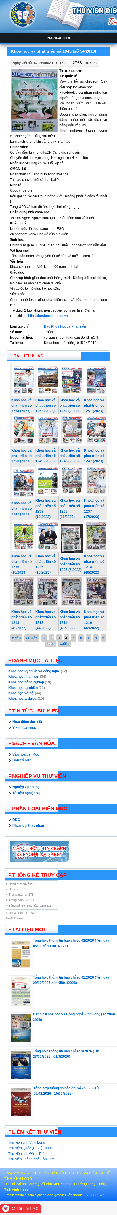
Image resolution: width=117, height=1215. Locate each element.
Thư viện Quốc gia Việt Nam (30, 1148)
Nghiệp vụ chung (25, 787)
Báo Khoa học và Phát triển (65, 326)
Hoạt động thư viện (27, 722)
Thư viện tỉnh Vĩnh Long (26, 1143)
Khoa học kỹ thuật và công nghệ (34, 671)
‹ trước (32, 638)
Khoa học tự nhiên (23, 688)
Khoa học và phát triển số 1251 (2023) (94, 405)
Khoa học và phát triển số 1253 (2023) (45, 405)
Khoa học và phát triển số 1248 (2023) (70, 455)
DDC (16, 820)
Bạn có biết (21, 760)
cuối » (65, 644)
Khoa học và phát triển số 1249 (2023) (45, 455)
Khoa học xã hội (21, 693)
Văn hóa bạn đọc (25, 754)
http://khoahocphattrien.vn (48, 316)
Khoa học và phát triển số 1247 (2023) (94, 455)
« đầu (16, 638)
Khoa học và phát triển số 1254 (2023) (21, 405)
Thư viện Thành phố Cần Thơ (31, 1159)
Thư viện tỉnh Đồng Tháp (27, 1154)
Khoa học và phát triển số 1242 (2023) (21, 508)
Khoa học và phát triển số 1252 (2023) (70, 405)
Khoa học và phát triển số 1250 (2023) (21, 455)
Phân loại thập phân (28, 826)
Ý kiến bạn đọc (24, 728)
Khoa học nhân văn (23, 677)
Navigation (58, 38)
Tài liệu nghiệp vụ (26, 793)
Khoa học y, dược (22, 698)
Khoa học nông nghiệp (26, 682)
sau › (51, 644)
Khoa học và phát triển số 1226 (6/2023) (71, 564)
